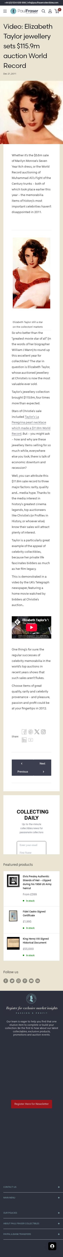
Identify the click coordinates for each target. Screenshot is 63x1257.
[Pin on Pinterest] (30, 732)
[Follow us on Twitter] (12, 980)
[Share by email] (43, 732)
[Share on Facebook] (24, 732)
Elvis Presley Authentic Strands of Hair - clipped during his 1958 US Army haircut (37, 882)
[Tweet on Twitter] (37, 732)
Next (42, 763)
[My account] (50, 11)
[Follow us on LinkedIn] (37, 980)
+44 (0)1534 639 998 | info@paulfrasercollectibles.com (31, 2)
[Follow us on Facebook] (5, 980)
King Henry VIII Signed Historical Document (36, 940)
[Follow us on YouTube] (31, 980)
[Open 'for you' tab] (52, 1246)
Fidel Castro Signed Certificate (34, 913)
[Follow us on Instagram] (18, 980)
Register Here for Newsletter (31, 1103)
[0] (57, 11)
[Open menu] (5, 11)
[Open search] (43, 11)
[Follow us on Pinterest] (25, 980)
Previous (22, 771)
